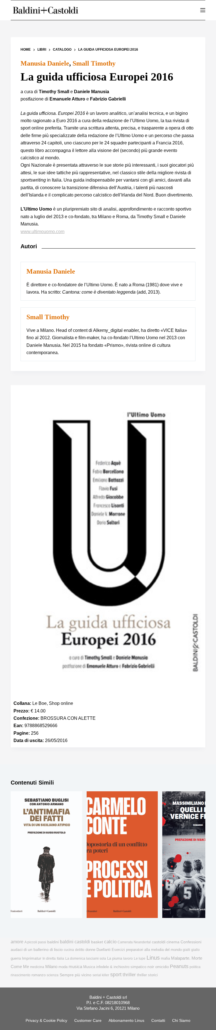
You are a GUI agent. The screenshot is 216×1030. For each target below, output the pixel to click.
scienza (52, 975)
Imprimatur (31, 958)
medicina (37, 967)
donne (90, 950)
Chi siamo (181, 1020)
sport (116, 974)
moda (63, 967)
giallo (195, 950)
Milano (51, 966)
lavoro (128, 958)
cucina (69, 950)
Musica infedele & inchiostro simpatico (114, 967)
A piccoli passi (35, 942)
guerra (16, 958)
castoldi (158, 942)
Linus (153, 958)
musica (75, 966)
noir (150, 967)
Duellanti (103, 950)
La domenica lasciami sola (85, 958)
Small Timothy (94, 63)
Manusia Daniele (45, 63)
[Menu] (202, 10)
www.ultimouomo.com (42, 231)
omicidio (162, 967)
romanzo (39, 975)
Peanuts (179, 966)
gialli (186, 950)
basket (97, 942)
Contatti (158, 1020)
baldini (53, 942)
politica (195, 967)
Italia (60, 958)
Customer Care (88, 1020)
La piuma (114, 958)
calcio (110, 941)
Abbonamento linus (126, 1020)
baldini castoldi (75, 941)
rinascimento (20, 975)
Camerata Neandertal (134, 942)
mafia (165, 958)
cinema (172, 942)
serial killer (101, 975)
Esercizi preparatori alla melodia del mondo (147, 950)
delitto (79, 950)
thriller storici (147, 975)
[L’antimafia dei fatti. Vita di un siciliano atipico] (46, 854)
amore (17, 941)
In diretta (49, 958)
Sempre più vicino (75, 975)
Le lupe (139, 958)
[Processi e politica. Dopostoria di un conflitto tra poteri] (122, 854)
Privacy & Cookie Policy (46, 1020)
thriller (129, 974)
